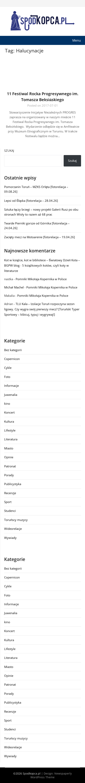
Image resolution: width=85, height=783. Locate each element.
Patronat (10, 466)
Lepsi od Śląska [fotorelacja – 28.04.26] (31, 201)
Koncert (9, 412)
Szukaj (9, 151)
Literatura (10, 439)
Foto (7, 377)
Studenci (10, 511)
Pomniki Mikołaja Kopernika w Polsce (41, 279)
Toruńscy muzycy (16, 520)
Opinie (8, 457)
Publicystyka (12, 484)
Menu (76, 40)
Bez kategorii (13, 350)
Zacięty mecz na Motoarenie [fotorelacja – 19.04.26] (39, 237)
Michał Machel (14, 287)
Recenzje (10, 493)
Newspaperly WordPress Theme (51, 775)
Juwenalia (10, 395)
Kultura (9, 421)
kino (7, 403)
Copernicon (12, 359)
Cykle (7, 368)
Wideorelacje (13, 529)
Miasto (8, 448)
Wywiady (10, 538)
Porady (9, 475)
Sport (7, 502)
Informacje (11, 386)
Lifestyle (9, 430)
